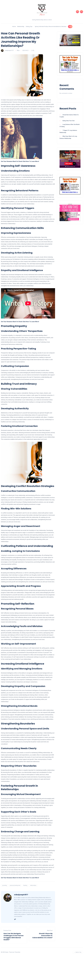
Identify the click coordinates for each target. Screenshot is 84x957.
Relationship (20, 26)
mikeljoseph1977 (9, 50)
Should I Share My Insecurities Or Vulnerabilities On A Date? (42, 935)
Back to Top (78, 952)
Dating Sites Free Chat (68, 120)
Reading (25, 885)
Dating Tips (29, 26)
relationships (33, 885)
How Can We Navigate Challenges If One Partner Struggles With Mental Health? (14, 936)
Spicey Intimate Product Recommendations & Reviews (50, 26)
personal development (15, 885)
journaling (4, 885)
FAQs (70, 26)
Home (14, 26)
